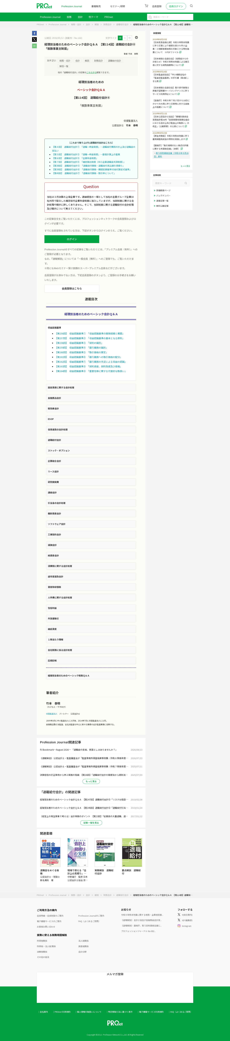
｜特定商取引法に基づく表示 (119, 1011)
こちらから (91, 72)
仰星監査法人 (51, 713)
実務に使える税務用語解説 (52, 935)
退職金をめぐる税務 (49, 872)
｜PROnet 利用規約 (61, 1011)
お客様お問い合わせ (46, 926)
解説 (97, 24)
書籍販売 (96, 6)
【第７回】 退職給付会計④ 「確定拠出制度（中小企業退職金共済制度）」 (88, 161)
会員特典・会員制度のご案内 (50, 915)
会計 (80, 16)
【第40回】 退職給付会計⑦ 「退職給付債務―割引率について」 (84, 173)
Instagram (186, 925)
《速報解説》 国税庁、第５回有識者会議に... (141, 925)
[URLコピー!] (34, 47)
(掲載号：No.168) (73, 37)
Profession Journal (71, 6)
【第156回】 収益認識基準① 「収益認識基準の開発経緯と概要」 (90, 333)
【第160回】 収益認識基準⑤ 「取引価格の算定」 (81, 352)
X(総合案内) (187, 914)
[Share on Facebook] (34, 34)
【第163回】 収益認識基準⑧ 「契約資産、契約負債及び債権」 (88, 366)
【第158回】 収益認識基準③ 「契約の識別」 (79, 342)
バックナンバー (163, 195)
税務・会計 (76, 24)
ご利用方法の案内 (47, 910)
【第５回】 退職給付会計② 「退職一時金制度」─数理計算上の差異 (86, 154)
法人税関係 (83, 940)
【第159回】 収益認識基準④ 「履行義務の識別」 (81, 347)
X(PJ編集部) (187, 920)
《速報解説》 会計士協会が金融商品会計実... (141, 920)
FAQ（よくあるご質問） (89, 921)
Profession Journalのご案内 (91, 915)
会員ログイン (176, 6)
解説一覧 (63, 66)
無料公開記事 (162, 205)
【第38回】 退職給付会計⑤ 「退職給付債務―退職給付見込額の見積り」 (88, 165)
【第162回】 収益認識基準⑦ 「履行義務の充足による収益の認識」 (91, 361)
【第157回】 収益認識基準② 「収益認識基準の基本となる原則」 (90, 338)
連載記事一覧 (162, 200)
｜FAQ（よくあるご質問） (180, 1011)
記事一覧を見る (91, 822)
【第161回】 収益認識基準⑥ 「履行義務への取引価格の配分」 (88, 357)
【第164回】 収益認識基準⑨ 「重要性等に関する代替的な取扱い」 (91, 371)
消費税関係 (42, 951)
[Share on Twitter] (34, 40)
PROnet (40, 24)
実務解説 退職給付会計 (104, 872)
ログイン (72, 239)
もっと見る (91, 781)
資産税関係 (83, 946)
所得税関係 (42, 940)
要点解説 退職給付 (131, 872)
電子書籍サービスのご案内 (49, 921)
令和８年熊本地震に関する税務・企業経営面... (142, 914)
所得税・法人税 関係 (46, 946)
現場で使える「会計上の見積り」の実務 (76, 873)
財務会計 (107, 24)
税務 (69, 16)
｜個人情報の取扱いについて (88, 1011)
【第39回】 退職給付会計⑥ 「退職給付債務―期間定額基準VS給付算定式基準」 (92, 169)
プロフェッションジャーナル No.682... (138, 931)
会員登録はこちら (72, 288)
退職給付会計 (122, 24)
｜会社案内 (43, 1011)
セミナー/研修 (117, 6)
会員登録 (156, 6)
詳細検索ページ (163, 190)
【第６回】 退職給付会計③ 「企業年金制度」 (75, 158)
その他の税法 (43, 957)
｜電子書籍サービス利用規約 (150, 1011)
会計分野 (82, 951)
